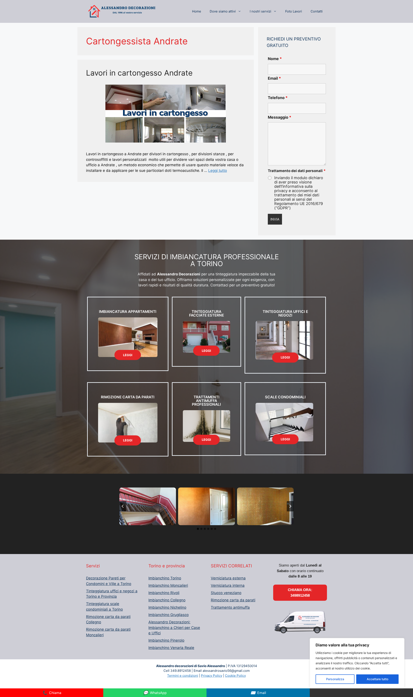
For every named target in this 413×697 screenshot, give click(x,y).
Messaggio (279, 117)
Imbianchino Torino (164, 578)
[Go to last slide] (122, 506)
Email (274, 78)
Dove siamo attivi (223, 11)
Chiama (51, 692)
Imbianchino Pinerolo (166, 640)
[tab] (198, 529)
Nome (275, 58)
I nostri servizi (260, 11)
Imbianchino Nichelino (167, 607)
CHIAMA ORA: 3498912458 (300, 593)
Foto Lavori (293, 11)
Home (196, 11)
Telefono (278, 97)
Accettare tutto (377, 679)
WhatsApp (155, 692)
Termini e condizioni (182, 676)
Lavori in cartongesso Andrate (139, 72)
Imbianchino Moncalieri (168, 585)
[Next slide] (290, 506)
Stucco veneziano (226, 593)
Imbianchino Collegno (166, 600)
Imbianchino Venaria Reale (171, 648)
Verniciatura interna (228, 585)
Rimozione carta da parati (233, 600)
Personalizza (335, 679)
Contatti (317, 11)
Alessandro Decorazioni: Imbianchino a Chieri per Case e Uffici (174, 627)
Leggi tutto (217, 170)
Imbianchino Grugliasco (168, 615)
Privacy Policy (211, 676)
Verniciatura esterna (228, 578)
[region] (357, 663)
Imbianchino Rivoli (163, 593)
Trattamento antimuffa (230, 607)
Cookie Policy (235, 676)
